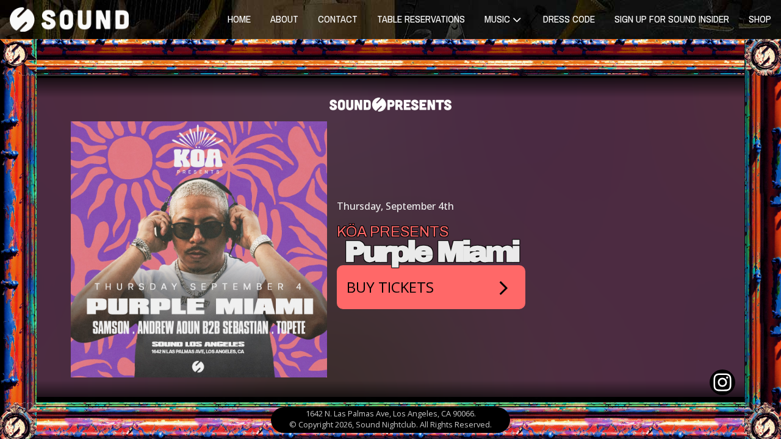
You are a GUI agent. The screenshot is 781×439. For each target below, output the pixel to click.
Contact (338, 19)
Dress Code (569, 19)
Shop (760, 19)
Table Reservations (421, 19)
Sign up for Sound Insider (671, 19)
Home (239, 19)
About (284, 19)
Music (497, 19)
